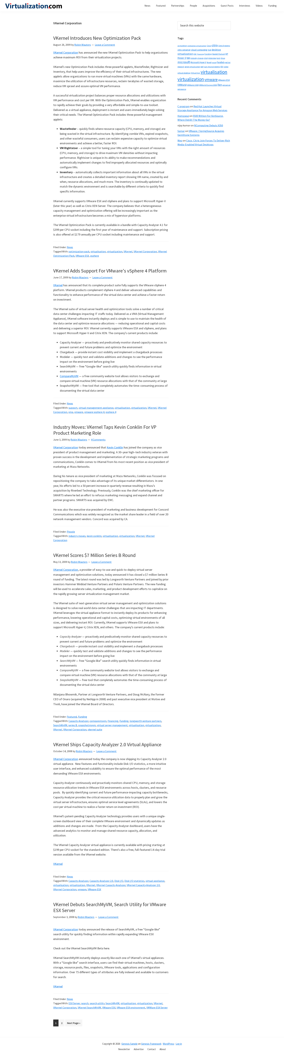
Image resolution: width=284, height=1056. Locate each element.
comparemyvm (98, 721)
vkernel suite (95, 729)
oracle (214, 62)
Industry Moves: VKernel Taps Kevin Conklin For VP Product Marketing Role (104, 430)
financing (113, 721)
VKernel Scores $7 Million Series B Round (94, 555)
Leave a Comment (105, 44)
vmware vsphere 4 (94, 412)
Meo (180, 140)
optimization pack (79, 251)
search (85, 1003)
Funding (82, 716)
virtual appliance (155, 880)
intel (206, 58)
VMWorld (182, 84)
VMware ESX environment (131, 1007)
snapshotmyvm (87, 725)
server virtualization (192, 67)
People (71, 531)
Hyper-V (182, 57)
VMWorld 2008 (193, 85)
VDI (221, 66)
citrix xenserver (184, 49)
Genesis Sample (129, 1043)
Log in (179, 1043)
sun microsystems (212, 66)
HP (226, 53)
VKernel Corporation (65, 52)
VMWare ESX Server (157, 1007)
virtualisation (98, 251)
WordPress (168, 1043)
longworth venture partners (145, 721)
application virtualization (197, 46)
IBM (188, 58)
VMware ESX (82, 255)
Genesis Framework (151, 1043)
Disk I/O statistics (134, 880)
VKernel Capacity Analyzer (111, 885)
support (73, 407)
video (226, 66)
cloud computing (199, 49)
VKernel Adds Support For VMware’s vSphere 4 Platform (110, 271)
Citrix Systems (224, 45)
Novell (209, 62)
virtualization (114, 251)
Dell (209, 50)
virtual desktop (184, 73)
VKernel (128, 251)
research (181, 67)
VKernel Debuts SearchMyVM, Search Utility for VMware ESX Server (109, 907)
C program (183, 106)
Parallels (221, 62)
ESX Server (74, 1003)
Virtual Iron (195, 73)
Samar (181, 131)
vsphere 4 (111, 412)
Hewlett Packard (218, 54)
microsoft (184, 62)
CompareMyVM (69, 376)
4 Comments (98, 439)
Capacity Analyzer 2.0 (101, 880)
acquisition (182, 46)
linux (223, 58)
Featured (72, 716)
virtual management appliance (96, 407)
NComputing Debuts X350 (208, 125)
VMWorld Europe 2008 (208, 85)
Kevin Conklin (115, 447)
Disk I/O (118, 880)
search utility (97, 1003)
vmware (78, 412)
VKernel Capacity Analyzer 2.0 (143, 885)
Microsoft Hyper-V (198, 62)
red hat (227, 62)
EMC (195, 54)
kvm (218, 58)
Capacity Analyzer (78, 721)
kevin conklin (94, 536)
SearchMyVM (60, 725)
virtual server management (112, 725)
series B (72, 725)
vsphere (94, 255)
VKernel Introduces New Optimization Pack (97, 38)
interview (212, 58)
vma (70, 412)
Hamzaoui (183, 115)
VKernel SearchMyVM (89, 1007)
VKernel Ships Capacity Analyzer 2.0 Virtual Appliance (107, 744)
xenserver (226, 85)
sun (202, 66)
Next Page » (73, 1023)
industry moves (77, 536)
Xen (219, 85)
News (70, 247)
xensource (182, 89)
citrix (215, 45)
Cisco (209, 45)
